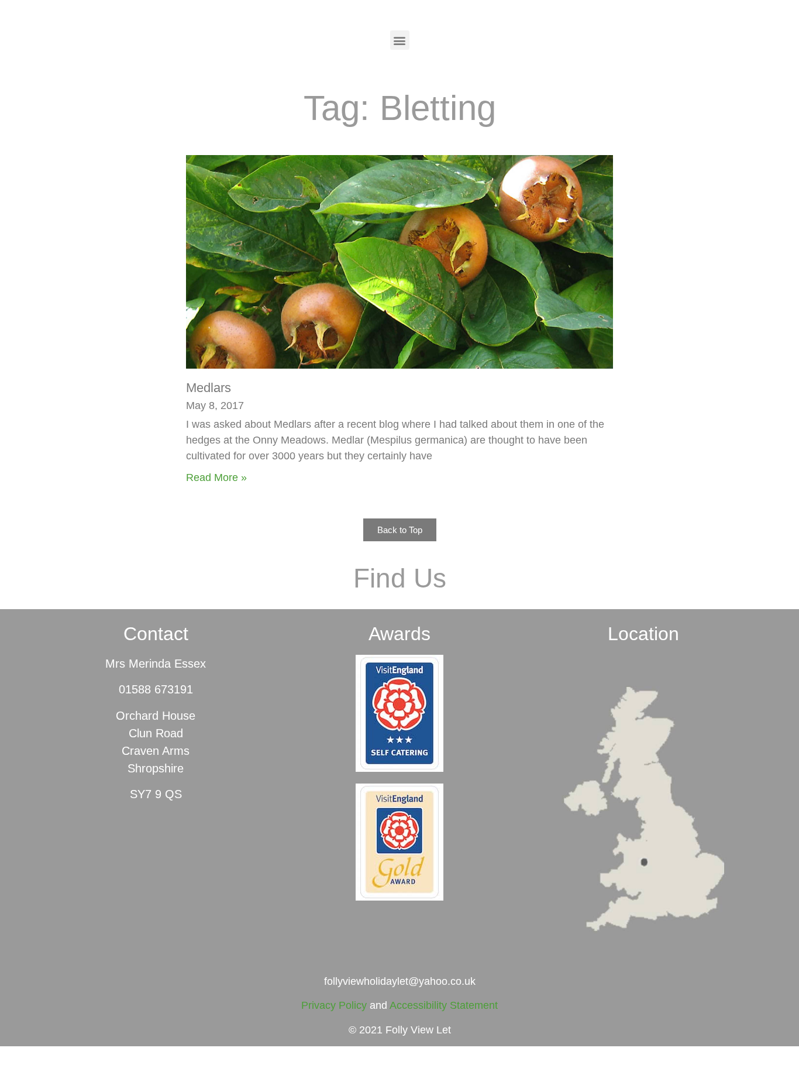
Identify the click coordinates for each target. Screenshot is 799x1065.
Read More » (216, 477)
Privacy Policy (334, 1005)
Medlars (208, 387)
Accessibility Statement (444, 1005)
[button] (399, 40)
